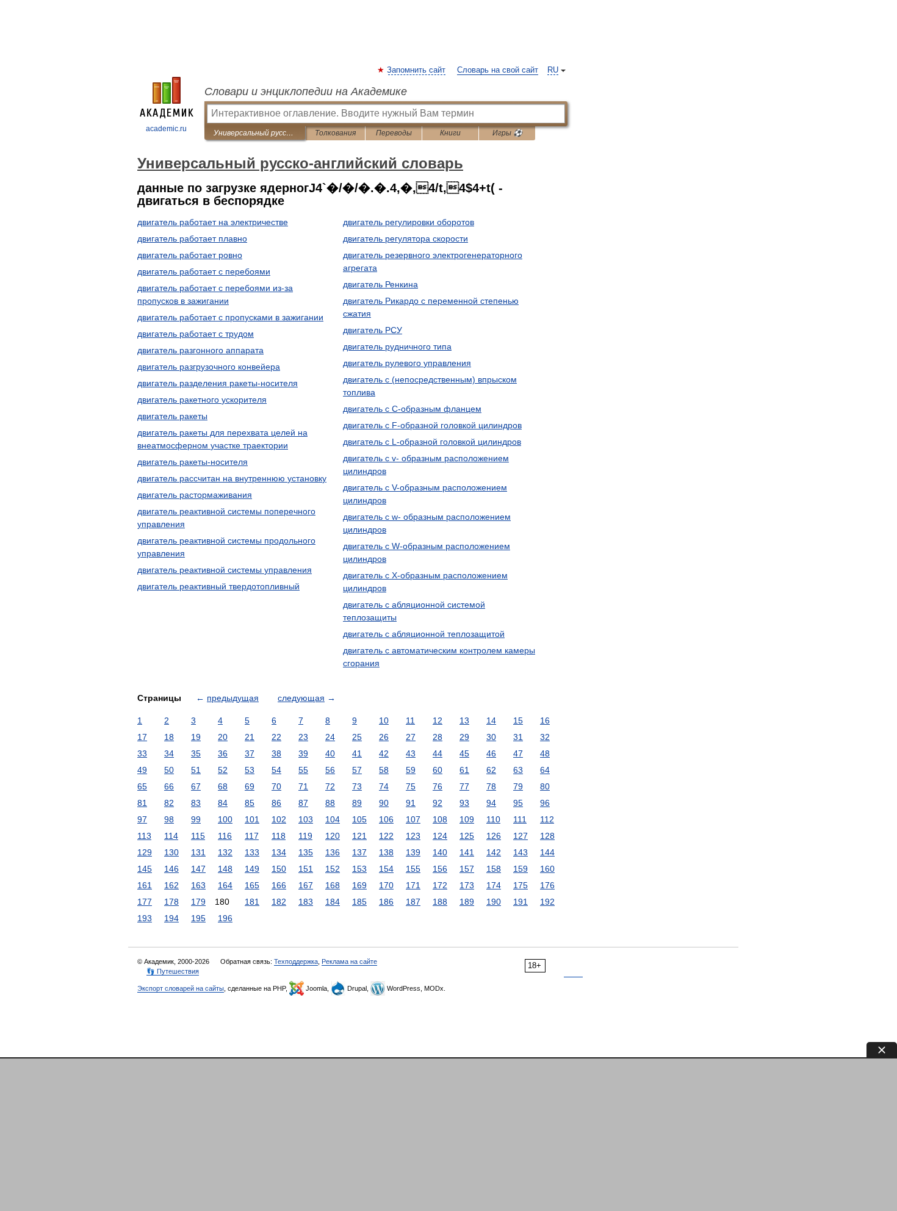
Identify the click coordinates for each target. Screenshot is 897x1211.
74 (384, 786)
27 (411, 737)
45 (464, 753)
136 (332, 852)
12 (437, 720)
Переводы (394, 133)
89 (357, 803)
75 (411, 786)
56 (330, 770)
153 (359, 869)
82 (169, 803)
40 (330, 753)
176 (547, 885)
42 (384, 753)
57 (357, 770)
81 (142, 803)
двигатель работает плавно (192, 238)
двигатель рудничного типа (397, 346)
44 (437, 753)
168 (332, 885)
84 (223, 803)
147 (198, 869)
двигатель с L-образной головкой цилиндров (432, 442)
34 (169, 753)
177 (144, 902)
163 (198, 885)
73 (357, 786)
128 (547, 836)
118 (279, 836)
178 (171, 902)
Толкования (335, 133)
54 (276, 770)
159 (520, 869)
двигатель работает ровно (189, 255)
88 (330, 803)
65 (142, 786)
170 (386, 885)
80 (545, 786)
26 (384, 737)
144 (547, 852)
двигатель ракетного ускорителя (202, 399)
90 (384, 803)
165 (252, 885)
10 (384, 720)
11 (410, 720)
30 (491, 737)
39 (303, 753)
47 (518, 753)
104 (332, 819)
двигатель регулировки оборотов (408, 222)
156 (440, 869)
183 (305, 902)
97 (142, 819)
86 (276, 803)
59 (411, 770)
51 (196, 770)
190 (493, 902)
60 (437, 770)
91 (411, 803)
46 (491, 753)
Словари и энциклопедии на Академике (305, 91)
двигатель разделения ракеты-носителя (217, 383)
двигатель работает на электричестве (212, 222)
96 (545, 803)
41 (357, 753)
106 (386, 819)
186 (386, 902)
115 (198, 836)
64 (545, 770)
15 (518, 720)
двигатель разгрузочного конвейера (208, 367)
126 (493, 836)
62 (491, 770)
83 (196, 803)
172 (440, 885)
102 (279, 819)
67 (196, 786)
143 (520, 852)
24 (330, 737)
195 (198, 918)
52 (223, 770)
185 (359, 902)
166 (279, 885)
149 (252, 869)
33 (142, 753)
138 (386, 852)
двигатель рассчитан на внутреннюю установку (231, 478)
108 (440, 819)
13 (464, 720)
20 (223, 737)
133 (252, 852)
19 (196, 737)
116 (225, 836)
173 (466, 885)
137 (359, 852)
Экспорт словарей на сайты (180, 988)
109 (466, 819)
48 (545, 753)
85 (249, 803)
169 (359, 885)
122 (386, 836)
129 (144, 852)
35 (196, 753)
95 (518, 803)
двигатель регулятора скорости (405, 238)
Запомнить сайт (416, 70)
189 (466, 902)
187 (413, 902)
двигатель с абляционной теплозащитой (424, 634)
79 (518, 786)
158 (493, 869)
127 (520, 836)
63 (518, 770)
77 (464, 786)
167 (305, 885)
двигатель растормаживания (194, 495)
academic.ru (166, 128)
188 (440, 902)
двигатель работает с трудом (195, 334)
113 (144, 836)
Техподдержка (296, 961)
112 (547, 819)
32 (545, 737)
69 (249, 786)
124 (440, 836)
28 (437, 737)
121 (359, 836)
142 (493, 852)
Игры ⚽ (507, 133)
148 (225, 869)
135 (305, 852)
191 (520, 902)
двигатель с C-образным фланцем (412, 409)
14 (491, 720)
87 (303, 803)
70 (276, 786)
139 (413, 852)
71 (303, 786)
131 (198, 852)
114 (171, 836)
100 (225, 819)
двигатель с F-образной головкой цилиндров (432, 425)
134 (279, 852)
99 (196, 819)
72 (330, 786)
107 (413, 819)
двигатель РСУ (372, 330)
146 (171, 869)
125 (466, 836)
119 (305, 836)
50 (169, 770)
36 (223, 753)
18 (169, 737)
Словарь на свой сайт (497, 70)
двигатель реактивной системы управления (224, 570)
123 (413, 836)
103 (305, 819)
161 (144, 885)
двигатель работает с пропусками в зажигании (230, 317)
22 (276, 737)
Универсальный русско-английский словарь (255, 133)
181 (252, 902)
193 (144, 918)
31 (518, 737)
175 (520, 885)
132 (225, 852)
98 (169, 819)
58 (384, 770)
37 (249, 753)
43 (411, 753)
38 (276, 753)
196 (225, 918)
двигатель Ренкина (380, 284)
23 (303, 737)
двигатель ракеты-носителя (192, 462)
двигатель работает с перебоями (203, 271)
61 (464, 770)
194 (171, 918)
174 (493, 885)
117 (252, 836)
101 (252, 819)
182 (279, 902)
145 (144, 869)
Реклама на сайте (349, 961)
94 (491, 803)
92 (437, 803)
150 (279, 869)
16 (545, 720)
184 (332, 902)
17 (142, 737)
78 (491, 786)
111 (520, 819)
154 (386, 869)
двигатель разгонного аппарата (200, 350)
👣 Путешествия (172, 971)
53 (249, 770)
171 (413, 885)
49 (142, 770)
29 (464, 737)
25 (357, 737)
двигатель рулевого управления (407, 363)
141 (466, 852)
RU (552, 70)
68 (223, 786)
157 (466, 869)
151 (305, 869)
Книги (450, 133)
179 (198, 902)
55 (303, 770)
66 (169, 786)
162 (171, 885)
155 (413, 869)
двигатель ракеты (172, 416)
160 (547, 869)
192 (547, 902)
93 (464, 803)
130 (171, 852)
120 (332, 836)
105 (359, 819)
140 (440, 852)
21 (249, 737)
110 (493, 819)
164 (225, 885)
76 (437, 786)
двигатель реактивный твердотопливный (218, 586)
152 (332, 869)
